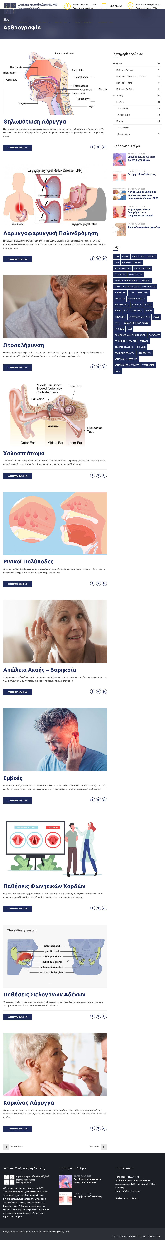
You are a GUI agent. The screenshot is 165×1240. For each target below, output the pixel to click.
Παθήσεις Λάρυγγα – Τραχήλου (131, 76)
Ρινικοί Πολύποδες (28, 561)
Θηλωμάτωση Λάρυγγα (34, 121)
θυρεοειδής (143, 293)
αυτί (117, 262)
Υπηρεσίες (41, 22)
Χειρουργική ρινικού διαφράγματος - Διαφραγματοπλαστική (140, 212)
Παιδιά (119, 121)
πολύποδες (154, 335)
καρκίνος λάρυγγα (136, 299)
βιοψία (138, 262)
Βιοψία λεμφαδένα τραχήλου (144, 227)
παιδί (129, 329)
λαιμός (149, 311)
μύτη (117, 323)
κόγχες (148, 305)
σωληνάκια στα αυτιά (125, 353)
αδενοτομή (138, 256)
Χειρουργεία (124, 115)
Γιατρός (22, 22)
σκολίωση (141, 347)
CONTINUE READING (17, 147)
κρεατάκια (136, 305)
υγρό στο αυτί (144, 353)
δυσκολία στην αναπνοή (126, 281)
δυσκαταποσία (135, 274)
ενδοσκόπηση (149, 287)
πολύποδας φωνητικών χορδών (130, 335)
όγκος (118, 371)
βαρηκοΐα (126, 262)
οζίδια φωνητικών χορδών (136, 323)
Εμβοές (13, 778)
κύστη (118, 311)
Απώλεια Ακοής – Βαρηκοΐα (39, 669)
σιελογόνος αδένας (124, 347)
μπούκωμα (120, 317)
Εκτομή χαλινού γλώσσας (142, 174)
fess (117, 256)
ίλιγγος (125, 256)
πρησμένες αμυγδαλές (125, 341)
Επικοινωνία (105, 22)
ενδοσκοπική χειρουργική (127, 287)
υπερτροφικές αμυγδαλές (127, 365)
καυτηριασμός (121, 305)
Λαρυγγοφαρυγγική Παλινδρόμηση (50, 233)
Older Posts (93, 1146)
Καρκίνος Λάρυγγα (28, 1102)
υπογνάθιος (148, 365)
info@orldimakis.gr (131, 1191)
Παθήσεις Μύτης (124, 83)
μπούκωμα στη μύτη (139, 317)
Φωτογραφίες (84, 22)
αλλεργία (151, 256)
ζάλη (131, 293)
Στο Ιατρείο (123, 108)
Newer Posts (17, 1146)
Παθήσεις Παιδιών (125, 89)
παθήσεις (119, 329)
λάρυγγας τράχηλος (133, 311)
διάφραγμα (120, 274)
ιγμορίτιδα (120, 299)
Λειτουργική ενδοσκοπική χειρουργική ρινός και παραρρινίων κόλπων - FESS (143, 195)
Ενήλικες (120, 102)
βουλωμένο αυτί (123, 268)
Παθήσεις (61, 22)
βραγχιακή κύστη (142, 268)
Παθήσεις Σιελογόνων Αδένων (44, 994)
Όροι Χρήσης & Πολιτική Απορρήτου (128, 1236)
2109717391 (133, 1177)
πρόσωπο (144, 341)
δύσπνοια (146, 281)
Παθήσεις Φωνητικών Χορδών (44, 886)
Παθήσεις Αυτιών (124, 70)
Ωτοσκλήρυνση (23, 345)
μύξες (156, 317)
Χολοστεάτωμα (24, 453)
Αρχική (7, 22)
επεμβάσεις (120, 293)
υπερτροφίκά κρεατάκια (126, 359)
